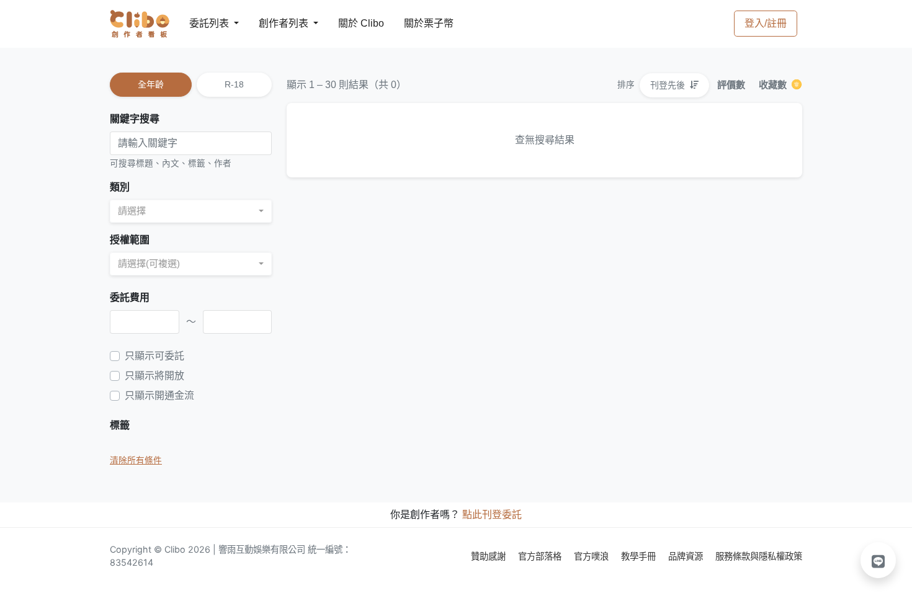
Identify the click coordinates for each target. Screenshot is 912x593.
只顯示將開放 (154, 375)
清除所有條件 (136, 460)
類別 (120, 187)
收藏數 (774, 84)
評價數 (731, 84)
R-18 (234, 84)
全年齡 (151, 84)
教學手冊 (639, 556)
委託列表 (201, 23)
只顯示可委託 (154, 355)
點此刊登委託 (492, 514)
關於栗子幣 (416, 23)
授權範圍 (130, 239)
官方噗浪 (592, 556)
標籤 (120, 425)
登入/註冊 (765, 23)
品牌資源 (686, 556)
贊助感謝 (489, 556)
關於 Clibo (349, 23)
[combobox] (191, 211)
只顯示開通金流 (159, 395)
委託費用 (130, 297)
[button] (878, 560)
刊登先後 (668, 85)
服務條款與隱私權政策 (758, 556)
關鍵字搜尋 (134, 119)
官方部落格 (541, 556)
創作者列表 (273, 23)
